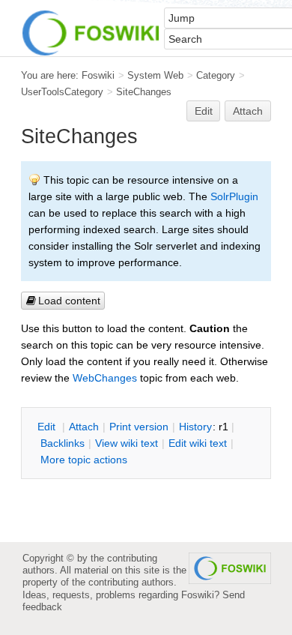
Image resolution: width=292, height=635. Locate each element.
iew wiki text (126, 443)
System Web (155, 75)
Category (215, 75)
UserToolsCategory (62, 91)
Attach (248, 111)
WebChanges (105, 378)
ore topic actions (83, 460)
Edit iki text (197, 443)
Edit (204, 111)
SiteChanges (143, 91)
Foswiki (98, 75)
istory (195, 427)
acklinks (62, 443)
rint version (138, 427)
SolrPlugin (234, 196)
